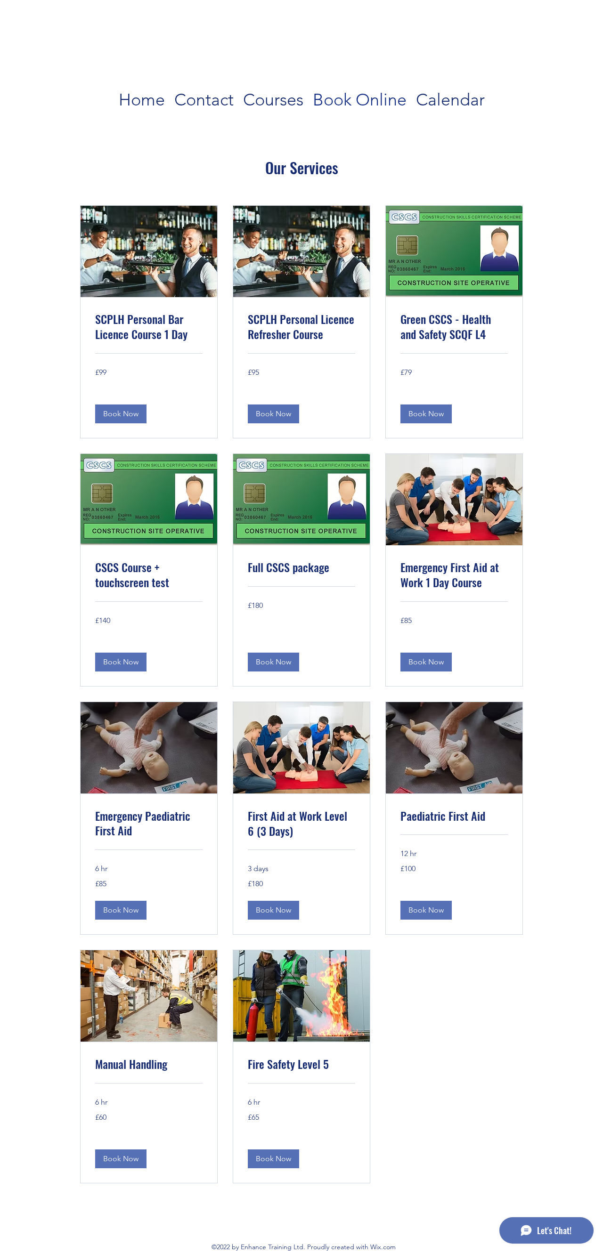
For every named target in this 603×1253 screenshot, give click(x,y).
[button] (121, 413)
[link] (149, 327)
